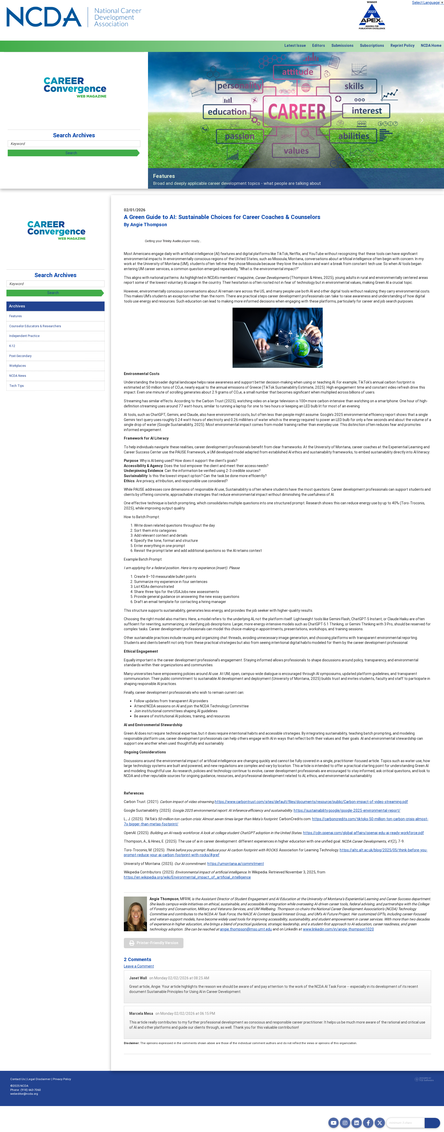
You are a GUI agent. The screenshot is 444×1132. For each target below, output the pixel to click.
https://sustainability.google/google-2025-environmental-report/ (347, 810)
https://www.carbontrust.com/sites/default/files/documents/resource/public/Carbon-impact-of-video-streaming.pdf (311, 801)
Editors (318, 45)
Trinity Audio (172, 241)
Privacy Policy (62, 1079)
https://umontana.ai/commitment (235, 863)
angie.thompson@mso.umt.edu (246, 929)
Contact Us (17, 1079)
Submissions (342, 45)
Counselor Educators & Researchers (35, 326)
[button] (170, 120)
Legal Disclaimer (39, 1079)
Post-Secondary (20, 356)
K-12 (12, 346)
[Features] (296, 120)
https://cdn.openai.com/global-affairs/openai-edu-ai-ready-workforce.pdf (363, 832)
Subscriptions (372, 45)
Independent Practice (24, 336)
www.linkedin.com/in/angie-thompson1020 (338, 929)
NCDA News (17, 376)
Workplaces (17, 366)
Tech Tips (16, 386)
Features (15, 316)
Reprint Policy (402, 45)
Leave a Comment (139, 966)
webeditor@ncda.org (24, 1094)
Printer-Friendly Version (157, 943)
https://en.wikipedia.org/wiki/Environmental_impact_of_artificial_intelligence (187, 877)
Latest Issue (295, 45)
